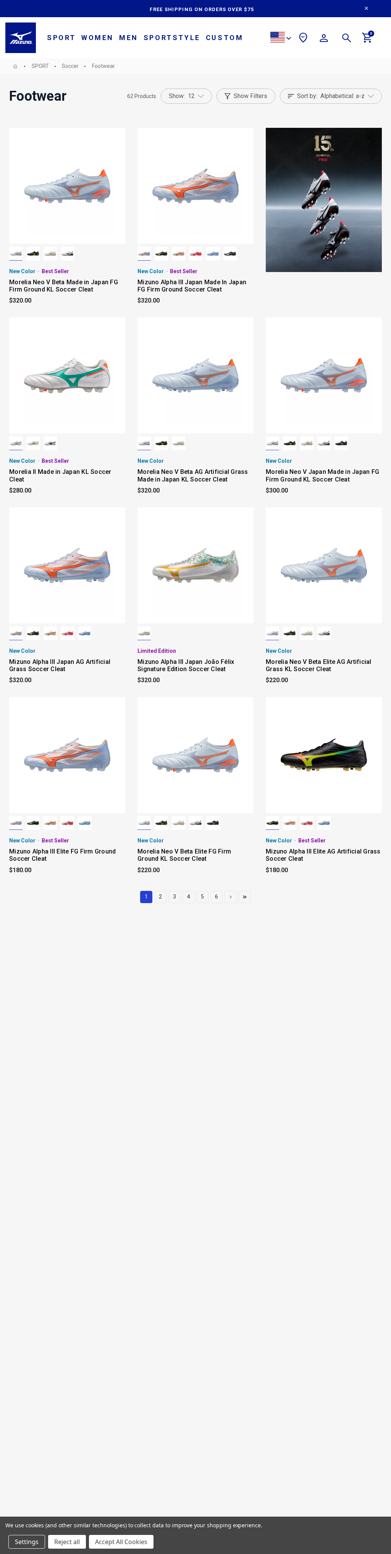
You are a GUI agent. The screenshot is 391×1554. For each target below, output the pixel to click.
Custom (225, 38)
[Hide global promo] (366, 9)
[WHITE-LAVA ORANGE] (50, 254)
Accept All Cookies (121, 1542)
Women (97, 38)
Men (128, 38)
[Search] (346, 39)
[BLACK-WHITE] (341, 443)
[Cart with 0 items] (367, 41)
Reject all (67, 1542)
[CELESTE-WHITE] (213, 254)
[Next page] (231, 897)
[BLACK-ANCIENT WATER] (230, 254)
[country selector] (280, 38)
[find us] (303, 39)
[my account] (323, 39)
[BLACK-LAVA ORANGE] (33, 254)
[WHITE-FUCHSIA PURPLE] (195, 254)
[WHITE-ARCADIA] (16, 443)
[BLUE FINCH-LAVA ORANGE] (16, 254)
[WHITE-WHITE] (144, 633)
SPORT (61, 38)
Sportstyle (172, 38)
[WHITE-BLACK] (67, 254)
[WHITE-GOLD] (33, 443)
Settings (27, 1542)
